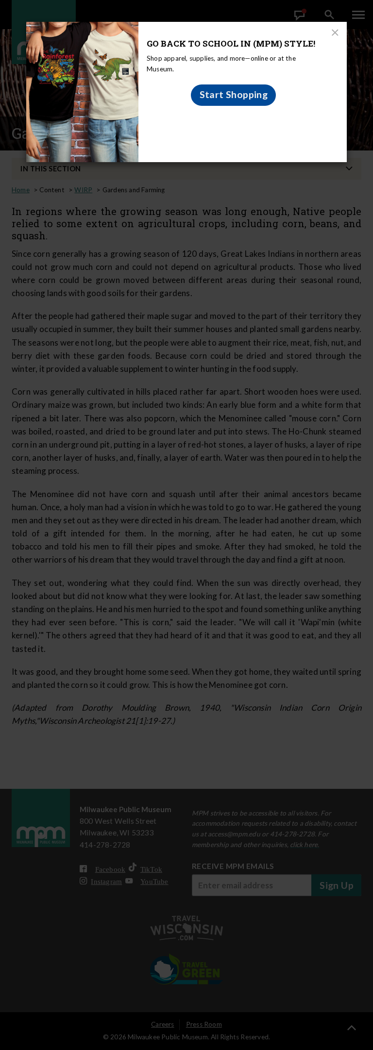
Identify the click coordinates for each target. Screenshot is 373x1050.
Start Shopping (234, 94)
